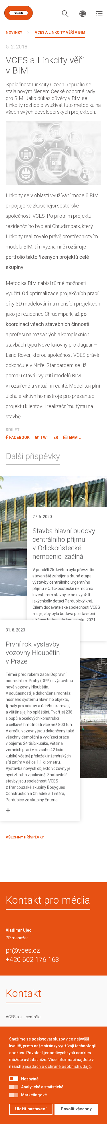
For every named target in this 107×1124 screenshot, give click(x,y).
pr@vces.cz (23, 950)
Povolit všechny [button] (76, 1109)
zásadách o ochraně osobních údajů (56, 1066)
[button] (13, 1079)
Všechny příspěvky (25, 837)
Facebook (19, 437)
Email (75, 437)
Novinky (14, 32)
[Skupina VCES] (18, 13)
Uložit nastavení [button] (31, 1109)
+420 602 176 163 (32, 960)
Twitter (49, 437)
